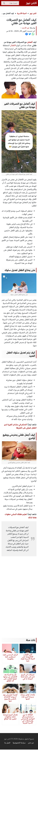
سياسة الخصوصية (19, 742)
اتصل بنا (7, 742)
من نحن (31, 742)
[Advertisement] (18, 594)
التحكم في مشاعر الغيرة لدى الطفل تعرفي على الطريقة (20, 426)
